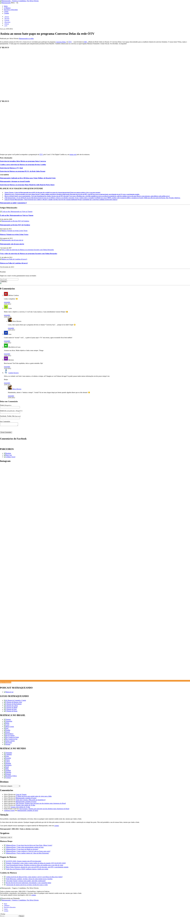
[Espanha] (7, 758)
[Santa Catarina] (9, 741)
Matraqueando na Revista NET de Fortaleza (15, 225)
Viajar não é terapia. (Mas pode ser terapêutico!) (31, 800)
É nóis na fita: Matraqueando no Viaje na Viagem (16, 215)
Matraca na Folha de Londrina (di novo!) (14, 263)
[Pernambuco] (8, 733)
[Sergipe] (7, 744)
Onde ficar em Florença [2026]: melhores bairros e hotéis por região (27, 869)
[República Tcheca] (10, 776)
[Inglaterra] (7, 765)
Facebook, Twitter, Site (10, 416)
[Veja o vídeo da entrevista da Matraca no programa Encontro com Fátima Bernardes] (27, 250)
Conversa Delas (61, 42)
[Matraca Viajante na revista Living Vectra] (13, 230)
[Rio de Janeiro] (9, 735)
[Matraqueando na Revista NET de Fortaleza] (14, 221)
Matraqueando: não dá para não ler (12, 244)
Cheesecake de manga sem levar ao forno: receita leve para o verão (27, 885)
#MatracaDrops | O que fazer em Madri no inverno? (22, 849)
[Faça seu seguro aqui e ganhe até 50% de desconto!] (9, 457)
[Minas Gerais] (9, 726)
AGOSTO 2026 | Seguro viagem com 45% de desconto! (23, 861)
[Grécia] (7, 761)
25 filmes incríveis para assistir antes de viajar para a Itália (34, 796)
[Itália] (6, 768)
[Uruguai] (7, 777)
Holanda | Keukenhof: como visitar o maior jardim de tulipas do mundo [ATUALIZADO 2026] (36, 863)
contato (56, 825)
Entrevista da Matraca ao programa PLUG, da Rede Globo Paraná (22, 171)
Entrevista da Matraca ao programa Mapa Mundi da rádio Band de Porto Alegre (27, 185)
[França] (7, 760)
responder (7, 302)
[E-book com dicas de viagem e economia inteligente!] (13, 702)
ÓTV (70, 42)
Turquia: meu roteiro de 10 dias (25, 805)
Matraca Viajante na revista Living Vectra (14, 234)
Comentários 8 (22, 203)
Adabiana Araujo (9, 810)
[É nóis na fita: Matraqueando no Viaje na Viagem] (16, 211)
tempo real (73, 154)
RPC (85, 42)
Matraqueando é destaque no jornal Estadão (15, 181)
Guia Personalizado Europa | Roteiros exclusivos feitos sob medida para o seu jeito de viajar (34, 865)
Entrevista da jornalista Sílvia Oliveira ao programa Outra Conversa (23, 161)
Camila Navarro (13, 373)
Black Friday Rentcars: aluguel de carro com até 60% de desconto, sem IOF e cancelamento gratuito (37, 867)
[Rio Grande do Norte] (11, 737)
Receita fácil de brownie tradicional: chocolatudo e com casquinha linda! (28, 883)
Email (11, 410)
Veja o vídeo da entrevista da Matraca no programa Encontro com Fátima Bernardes (28, 253)
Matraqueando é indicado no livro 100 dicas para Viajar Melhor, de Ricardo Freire (28, 178)
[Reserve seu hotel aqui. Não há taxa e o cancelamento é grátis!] (7, 453)
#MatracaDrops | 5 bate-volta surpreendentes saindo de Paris (25, 847)
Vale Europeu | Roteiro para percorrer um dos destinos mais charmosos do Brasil (41, 803)
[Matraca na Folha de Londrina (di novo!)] (13, 259)
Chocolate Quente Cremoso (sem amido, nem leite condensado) (26, 881)
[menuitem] (6, 6)
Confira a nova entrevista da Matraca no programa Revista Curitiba (23, 164)
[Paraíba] (7, 730)
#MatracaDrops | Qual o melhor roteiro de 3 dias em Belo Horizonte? (27, 853)
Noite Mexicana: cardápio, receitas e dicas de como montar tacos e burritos (29, 879)
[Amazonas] (8, 721)
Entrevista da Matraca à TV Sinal (11, 168)
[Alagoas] (7, 719)
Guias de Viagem (21, 794)
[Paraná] (7, 732)
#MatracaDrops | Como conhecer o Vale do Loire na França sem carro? (28, 851)
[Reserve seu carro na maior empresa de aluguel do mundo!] (8, 455)
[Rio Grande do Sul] (10, 739)
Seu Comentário (5, 421)
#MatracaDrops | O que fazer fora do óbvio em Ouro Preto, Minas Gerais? (29, 845)
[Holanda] (7, 763)
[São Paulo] (8, 742)
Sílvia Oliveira (16, 389)
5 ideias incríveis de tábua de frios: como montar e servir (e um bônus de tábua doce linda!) (34, 877)
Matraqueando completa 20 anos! (26, 798)
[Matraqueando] (5, 3)
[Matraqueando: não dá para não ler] (11, 240)
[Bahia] (6, 723)
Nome (5, 405)
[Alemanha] (8, 752)
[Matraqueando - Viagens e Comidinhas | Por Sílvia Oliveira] (19, 1)
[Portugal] (7, 774)
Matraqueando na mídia (26, 38)
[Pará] (6, 728)
